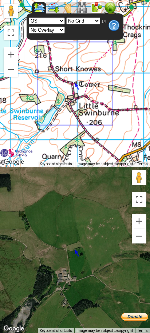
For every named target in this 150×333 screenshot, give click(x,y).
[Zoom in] (11, 54)
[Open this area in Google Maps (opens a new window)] (14, 162)
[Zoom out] (11, 69)
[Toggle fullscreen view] (11, 32)
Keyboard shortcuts (56, 164)
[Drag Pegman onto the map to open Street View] (11, 11)
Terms (142, 164)
